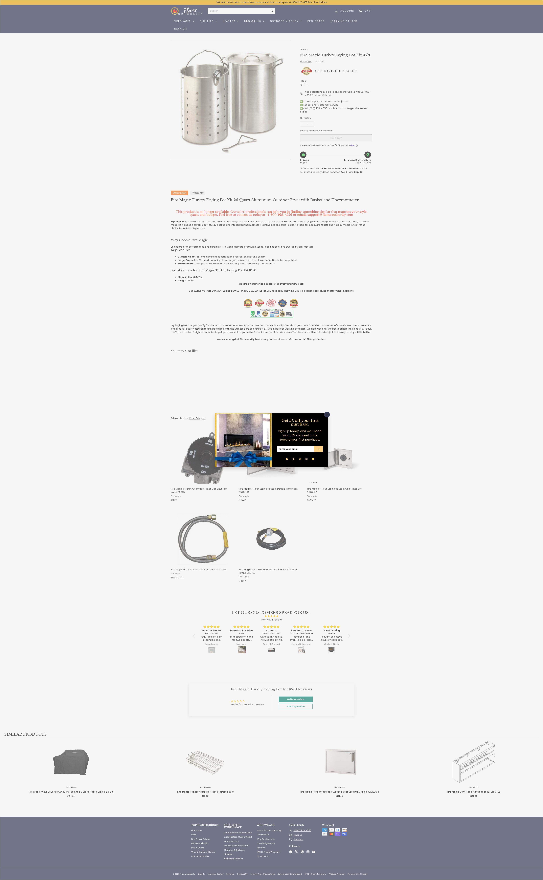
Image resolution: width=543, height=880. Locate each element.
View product (71, 764)
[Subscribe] (318, 449)
